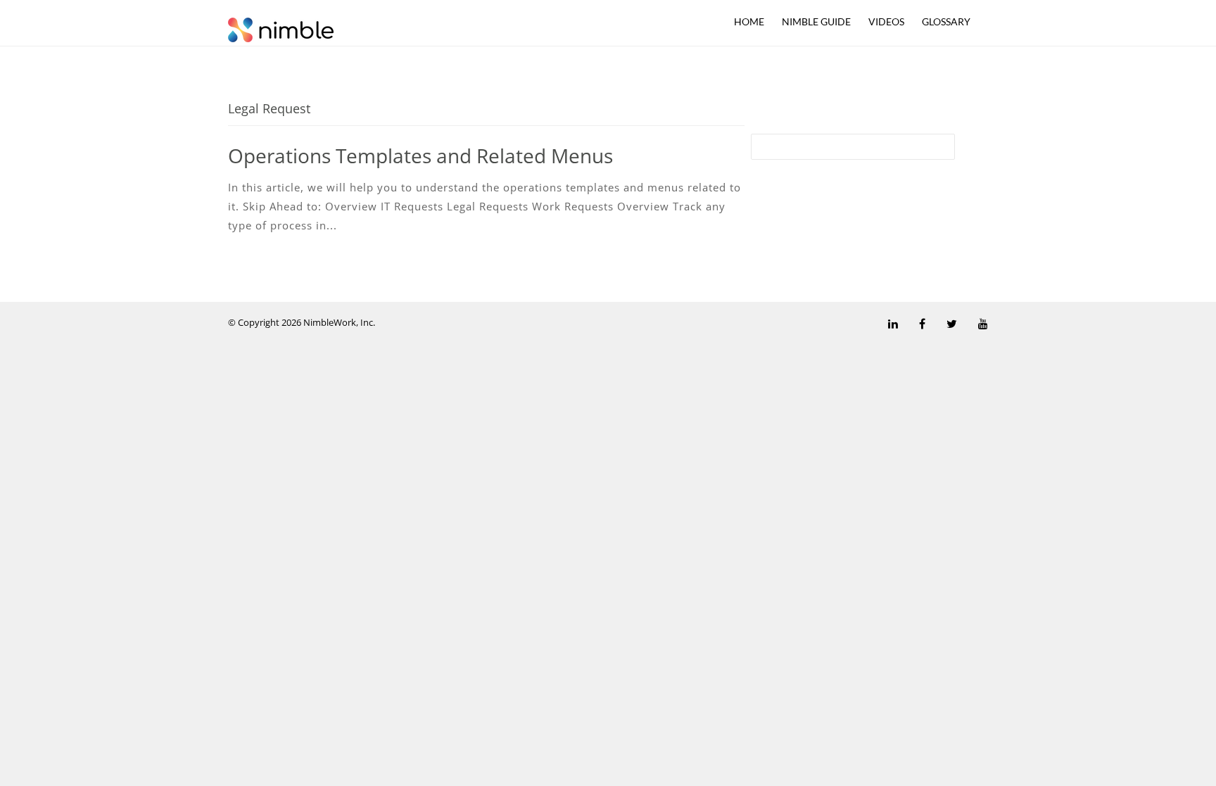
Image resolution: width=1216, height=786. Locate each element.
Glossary (946, 21)
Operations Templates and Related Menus (420, 155)
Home (749, 21)
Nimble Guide (816, 21)
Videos (886, 21)
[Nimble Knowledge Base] (281, 29)
